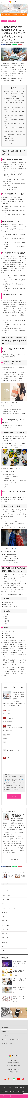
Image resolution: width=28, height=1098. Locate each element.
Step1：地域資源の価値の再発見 (14, 93)
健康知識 (4, 920)
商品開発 (3, 20)
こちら (21, 403)
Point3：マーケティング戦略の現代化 (14, 128)
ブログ (4, 950)
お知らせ (4, 946)
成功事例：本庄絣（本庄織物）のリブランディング (14, 116)
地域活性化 (5, 903)
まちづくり (5, 929)
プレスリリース (6, 899)
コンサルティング (6, 937)
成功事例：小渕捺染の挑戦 (15, 131)
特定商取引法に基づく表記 (19, 1087)
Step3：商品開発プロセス (12, 98)
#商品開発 (3, 42)
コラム (4, 916)
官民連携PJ (5, 933)
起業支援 (4, 942)
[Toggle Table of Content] (22, 88)
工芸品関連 (11, 140)
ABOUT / (6, 1031)
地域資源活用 (11, 20)
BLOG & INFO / (10, 1039)
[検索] (25, 884)
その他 (10, 143)
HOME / (6, 1027)
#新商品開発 (22, 42)
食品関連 (10, 138)
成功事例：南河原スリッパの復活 (14, 124)
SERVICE (5, 1035)
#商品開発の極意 (9, 42)
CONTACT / (8, 1043)
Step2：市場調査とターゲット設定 (15, 96)
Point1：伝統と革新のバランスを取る (14, 112)
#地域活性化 (16, 42)
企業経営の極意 (6, 895)
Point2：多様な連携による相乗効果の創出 (14, 120)
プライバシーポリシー (8, 1087)
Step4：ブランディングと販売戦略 (15, 100)
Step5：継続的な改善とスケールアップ (14, 103)
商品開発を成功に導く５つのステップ (14, 91)
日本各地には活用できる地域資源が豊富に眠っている (14, 135)
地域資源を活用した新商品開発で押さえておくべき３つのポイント (14, 108)
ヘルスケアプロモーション (9, 908)
